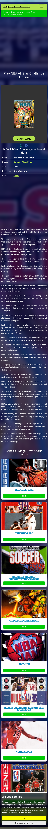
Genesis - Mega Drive (26, 12)
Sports (16, 175)
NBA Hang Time (24, 489)
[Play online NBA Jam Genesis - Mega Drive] (24, 647)
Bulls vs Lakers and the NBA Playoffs (24, 709)
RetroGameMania (16, 6)
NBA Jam (24, 664)
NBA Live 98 (24, 751)
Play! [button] (24, 496)
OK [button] (24, 818)
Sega (13, 12)
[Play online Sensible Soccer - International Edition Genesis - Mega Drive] (24, 560)
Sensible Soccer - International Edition (24, 578)
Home (5, 12)
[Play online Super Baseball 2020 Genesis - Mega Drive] (24, 604)
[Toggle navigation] (42, 6)
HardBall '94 (24, 533)
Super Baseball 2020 (24, 620)
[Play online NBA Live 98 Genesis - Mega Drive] (24, 735)
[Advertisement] (24, 43)
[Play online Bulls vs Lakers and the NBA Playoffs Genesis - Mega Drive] (24, 691)
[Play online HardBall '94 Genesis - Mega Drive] (24, 516)
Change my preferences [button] (24, 823)
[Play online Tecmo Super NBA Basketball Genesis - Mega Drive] (24, 778)
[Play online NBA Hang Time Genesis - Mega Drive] (24, 473)
